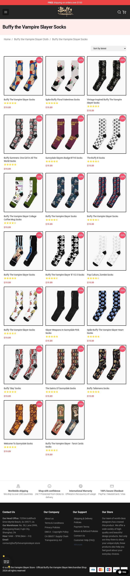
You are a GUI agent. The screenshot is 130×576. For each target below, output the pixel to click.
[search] (119, 12)
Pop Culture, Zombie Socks (100, 274)
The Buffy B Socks (96, 158)
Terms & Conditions (54, 523)
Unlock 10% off (6, 562)
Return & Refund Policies (86, 531)
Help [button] (124, 572)
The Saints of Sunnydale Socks (61, 388)
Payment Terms (81, 526)
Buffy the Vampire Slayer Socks (70, 39)
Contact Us (79, 535)
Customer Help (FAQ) (84, 540)
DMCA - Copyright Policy (56, 532)
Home (7, 39)
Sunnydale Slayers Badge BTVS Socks (64, 158)
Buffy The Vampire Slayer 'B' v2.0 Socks (65, 274)
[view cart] (124, 12)
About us (49, 518)
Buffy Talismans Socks (98, 388)
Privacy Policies (52, 527)
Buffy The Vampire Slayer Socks (61, 216)
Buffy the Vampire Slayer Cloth (31, 39)
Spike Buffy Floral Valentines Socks (63, 99)
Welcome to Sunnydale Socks (18, 443)
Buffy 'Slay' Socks (12, 388)
